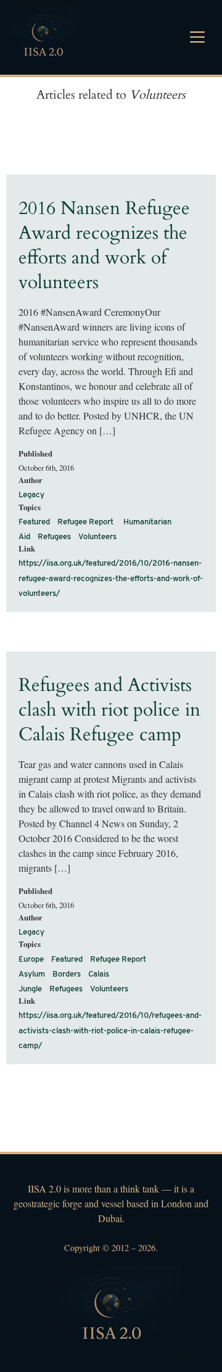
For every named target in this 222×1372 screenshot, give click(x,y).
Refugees (54, 537)
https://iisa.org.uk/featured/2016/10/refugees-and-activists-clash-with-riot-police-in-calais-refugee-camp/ (110, 1030)
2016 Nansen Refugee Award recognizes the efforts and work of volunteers (104, 245)
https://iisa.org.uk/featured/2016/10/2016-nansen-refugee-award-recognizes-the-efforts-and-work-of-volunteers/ (110, 578)
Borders (66, 974)
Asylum (31, 974)
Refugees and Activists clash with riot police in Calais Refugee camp (109, 709)
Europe (31, 960)
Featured (34, 522)
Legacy (31, 495)
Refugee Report (85, 522)
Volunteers (97, 537)
